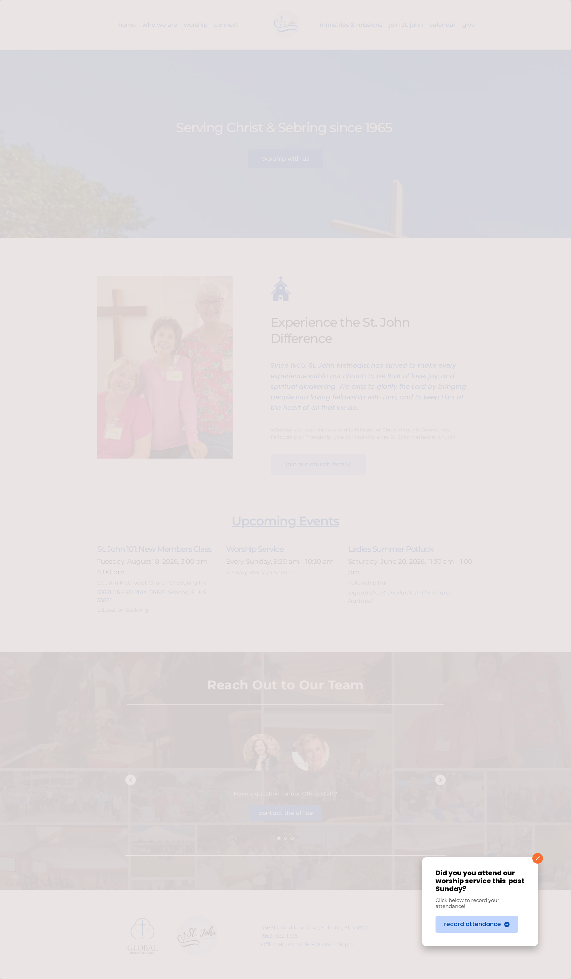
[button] (537, 858)
